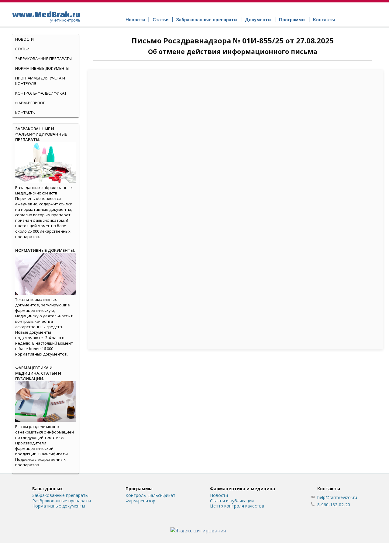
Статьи (161, 19)
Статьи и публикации (232, 501)
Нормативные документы (42, 68)
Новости (135, 19)
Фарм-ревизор (30, 103)
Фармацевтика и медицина (242, 488)
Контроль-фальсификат (150, 495)
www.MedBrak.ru (46, 16)
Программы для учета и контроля (40, 80)
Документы (258, 19)
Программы (292, 19)
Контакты (324, 19)
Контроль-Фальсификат (41, 93)
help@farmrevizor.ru (337, 497)
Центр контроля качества (237, 506)
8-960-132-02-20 (333, 505)
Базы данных (47, 488)
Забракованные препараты (206, 19)
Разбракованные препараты (61, 501)
